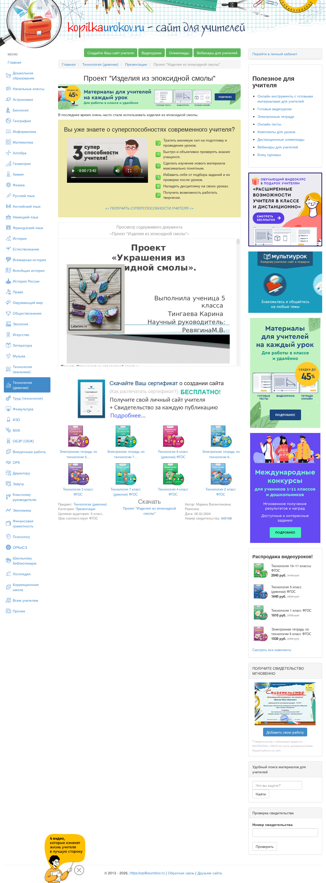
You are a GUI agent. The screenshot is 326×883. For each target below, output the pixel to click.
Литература (22, 345)
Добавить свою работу (285, 732)
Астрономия (23, 99)
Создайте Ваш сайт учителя (110, 52)
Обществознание (27, 313)
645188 (226, 518)
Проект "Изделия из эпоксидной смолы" (149, 508)
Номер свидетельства (272, 824)
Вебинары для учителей (217, 52)
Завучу (18, 483)
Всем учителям (25, 600)
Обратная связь (181, 872)
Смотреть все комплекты (271, 649)
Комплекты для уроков (276, 131)
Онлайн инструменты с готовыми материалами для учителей (285, 98)
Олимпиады (179, 52)
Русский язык (24, 195)
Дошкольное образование (23, 75)
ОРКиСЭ (20, 547)
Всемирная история (29, 259)
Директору (21, 472)
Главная (14, 62)
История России (26, 281)
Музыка (19, 355)
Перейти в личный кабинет (274, 53)
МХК (16, 430)
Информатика (24, 131)
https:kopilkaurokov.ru (147, 872)
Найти (261, 793)
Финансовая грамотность (23, 523)
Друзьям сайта (209, 872)
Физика (19, 184)
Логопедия (22, 573)
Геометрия (22, 163)
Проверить (265, 846)
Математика (23, 142)
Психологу (21, 536)
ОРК (16, 462)
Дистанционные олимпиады (280, 139)
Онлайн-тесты (269, 124)
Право (18, 291)
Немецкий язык (25, 216)
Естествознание (26, 248)
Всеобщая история (29, 270)
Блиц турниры (269, 154)
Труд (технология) (28, 398)
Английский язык (26, 206)
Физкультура (23, 408)
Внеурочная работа (29, 451)
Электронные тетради (275, 116)
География (22, 120)
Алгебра (19, 152)
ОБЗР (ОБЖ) (23, 440)
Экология (20, 323)
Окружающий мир (28, 302)
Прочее (19, 610)
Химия (18, 174)
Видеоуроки (151, 52)
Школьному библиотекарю (25, 560)
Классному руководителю (24, 497)
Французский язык (28, 227)
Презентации (136, 64)
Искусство (21, 334)
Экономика (22, 510)
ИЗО (16, 419)
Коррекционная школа (26, 587)
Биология (21, 110)
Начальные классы (28, 88)
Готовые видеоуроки (274, 108)
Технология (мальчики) (22, 369)
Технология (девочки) (22, 385)
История (20, 238)
